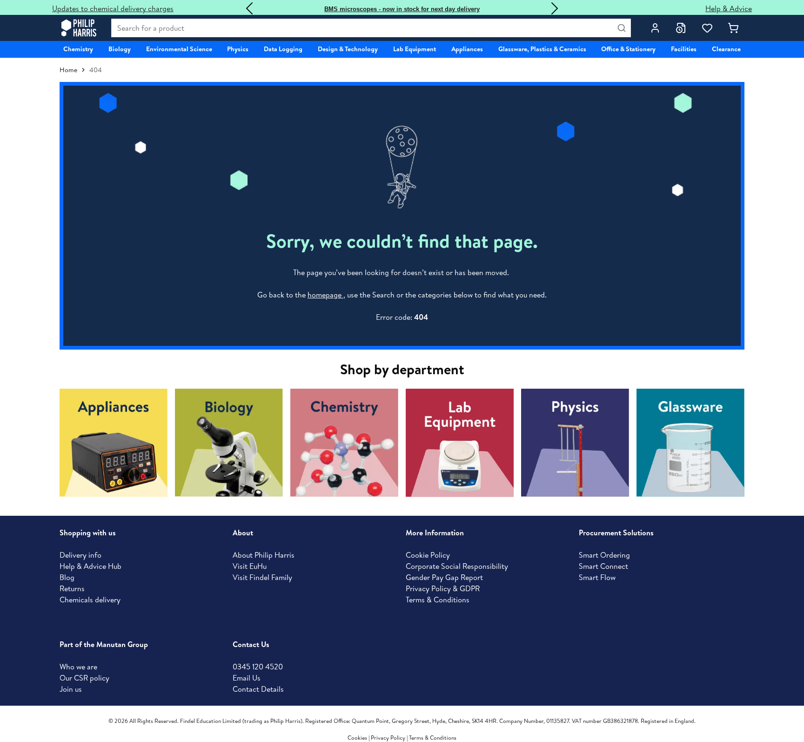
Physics (237, 49)
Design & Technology (348, 49)
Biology (119, 49)
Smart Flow (597, 577)
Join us (71, 689)
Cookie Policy (428, 555)
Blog (67, 577)
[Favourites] (707, 28)
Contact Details (258, 689)
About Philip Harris (264, 555)
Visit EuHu (250, 566)
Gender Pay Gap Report (444, 577)
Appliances (467, 49)
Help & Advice (728, 8)
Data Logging (283, 49)
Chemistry (78, 49)
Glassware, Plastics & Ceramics (542, 49)
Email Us (247, 678)
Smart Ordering (604, 555)
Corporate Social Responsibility (457, 566)
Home (68, 69)
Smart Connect (603, 566)
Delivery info (80, 555)
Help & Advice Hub (90, 566)
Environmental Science (179, 49)
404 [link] (95, 69)
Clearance (726, 49)
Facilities (684, 49)
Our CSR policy (84, 678)
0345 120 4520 (258, 666)
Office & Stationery (628, 49)
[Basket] (733, 28)
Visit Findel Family (262, 577)
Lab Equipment (414, 49)
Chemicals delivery (90, 599)
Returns (72, 588)
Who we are (78, 666)
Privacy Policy (388, 738)
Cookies (358, 738)
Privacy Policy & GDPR (443, 588)
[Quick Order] (681, 28)
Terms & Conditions (437, 599)
